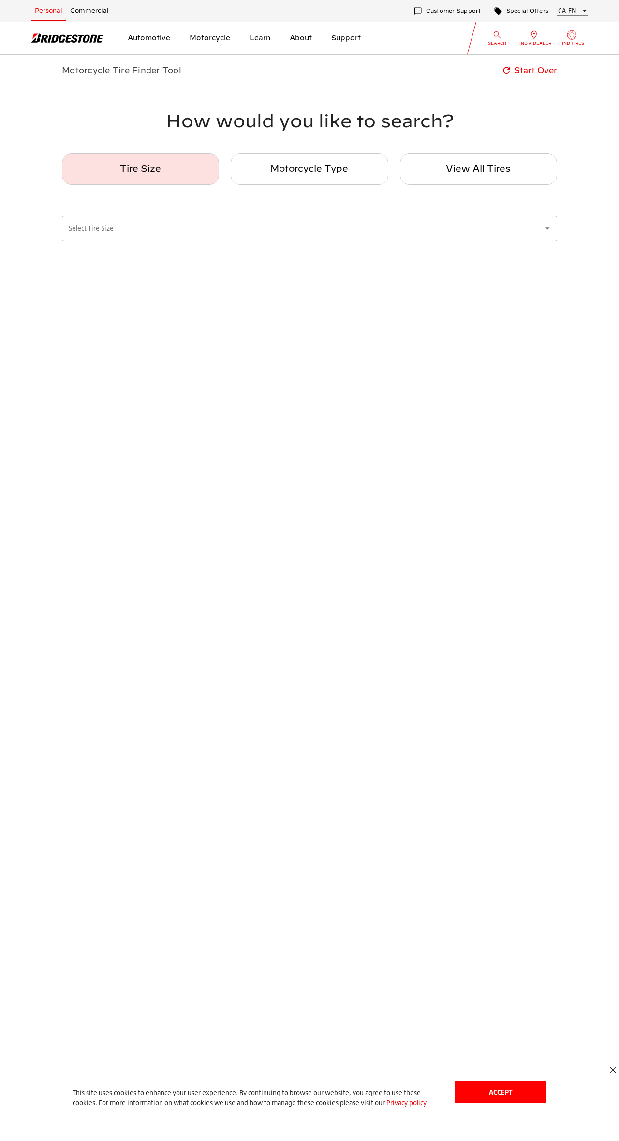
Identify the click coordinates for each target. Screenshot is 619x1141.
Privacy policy (406, 1102)
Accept (500, 1092)
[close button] (613, 1070)
